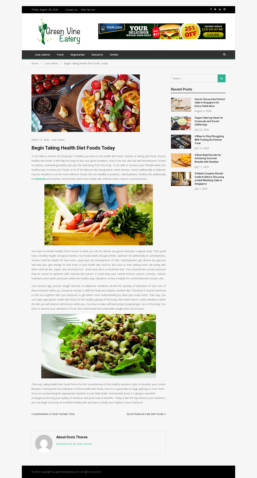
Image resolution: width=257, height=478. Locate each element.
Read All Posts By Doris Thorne (74, 444)
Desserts (97, 54)
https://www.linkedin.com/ (220, 9)
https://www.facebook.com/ (211, 9)
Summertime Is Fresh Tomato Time (54, 414)
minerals (40, 178)
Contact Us (71, 9)
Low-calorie (42, 54)
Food (60, 54)
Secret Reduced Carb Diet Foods (145, 414)
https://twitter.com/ (215, 9)
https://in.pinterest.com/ (224, 9)
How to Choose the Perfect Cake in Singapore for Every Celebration (210, 102)
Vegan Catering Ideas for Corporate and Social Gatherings (209, 121)
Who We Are (88, 9)
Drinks (114, 54)
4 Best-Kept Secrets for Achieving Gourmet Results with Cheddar (208, 158)
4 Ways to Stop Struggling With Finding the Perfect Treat (209, 139)
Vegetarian (77, 54)
